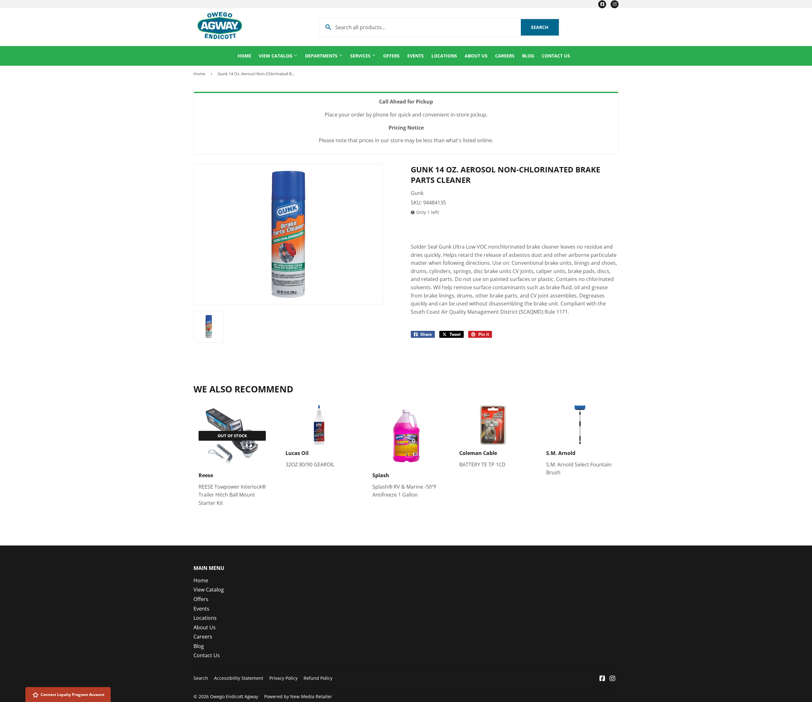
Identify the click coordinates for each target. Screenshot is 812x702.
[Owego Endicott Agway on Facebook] (602, 678)
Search (545, 27)
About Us (476, 56)
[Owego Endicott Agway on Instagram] (612, 678)
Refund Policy (318, 678)
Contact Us (556, 56)
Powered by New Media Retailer (298, 696)
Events (415, 56)
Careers (504, 56)
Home (244, 56)
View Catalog (276, 56)
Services (361, 56)
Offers (391, 56)
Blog (528, 56)
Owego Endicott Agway (234, 696)
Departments (322, 56)
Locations (444, 56)
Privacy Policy (283, 678)
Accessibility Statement (238, 678)
